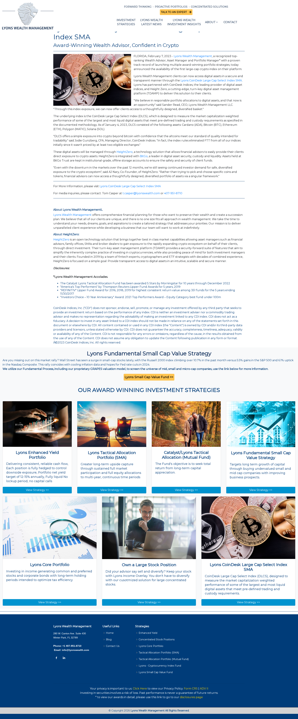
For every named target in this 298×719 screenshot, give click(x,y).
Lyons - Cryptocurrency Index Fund (160, 665)
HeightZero (125, 152)
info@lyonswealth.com (75, 650)
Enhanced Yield (148, 633)
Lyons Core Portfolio (151, 646)
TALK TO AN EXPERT (174, 12)
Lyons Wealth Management (193, 56)
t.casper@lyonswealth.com (141, 193)
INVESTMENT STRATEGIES (126, 22)
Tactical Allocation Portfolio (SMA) (159, 652)
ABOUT (210, 22)
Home (110, 633)
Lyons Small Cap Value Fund (156, 672)
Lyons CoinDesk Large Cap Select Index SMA (211, 80)
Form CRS (191, 688)
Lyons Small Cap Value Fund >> (149, 377)
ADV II (204, 688)
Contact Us (112, 646)
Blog (109, 639)
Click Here (140, 688)
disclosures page (191, 697)
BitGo (144, 156)
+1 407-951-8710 (71, 645)
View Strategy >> (37, 490)
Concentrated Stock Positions (157, 639)
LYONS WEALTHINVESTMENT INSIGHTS (184, 22)
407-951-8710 (173, 193)
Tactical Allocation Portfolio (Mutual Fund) (164, 659)
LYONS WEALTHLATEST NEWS (151, 22)
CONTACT (230, 22)
